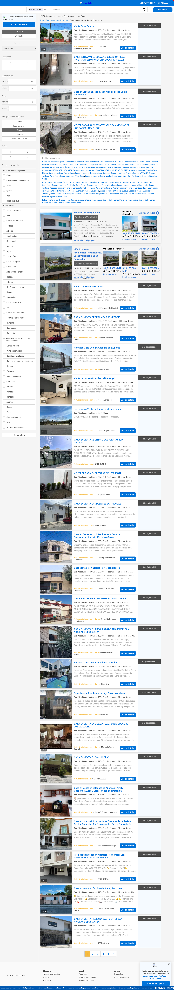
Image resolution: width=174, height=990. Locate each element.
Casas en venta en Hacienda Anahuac (77, 165)
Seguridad (11, 241)
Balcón (9, 292)
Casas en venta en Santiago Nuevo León (136, 188)
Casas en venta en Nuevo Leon (57, 20)
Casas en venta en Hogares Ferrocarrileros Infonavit (63, 162)
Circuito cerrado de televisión (19, 361)
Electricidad (11, 236)
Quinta (9, 190)
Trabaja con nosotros (51, 974)
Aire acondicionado (14, 272)
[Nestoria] (87, 3)
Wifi (8, 307)
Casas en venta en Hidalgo (115, 194)
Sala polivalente (13, 376)
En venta (19, 32)
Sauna (9, 407)
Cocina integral (13, 261)
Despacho (11, 297)
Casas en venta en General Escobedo (101, 185)
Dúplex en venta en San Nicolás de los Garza (137, 200)
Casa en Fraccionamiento (17, 180)
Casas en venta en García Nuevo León (84, 191)
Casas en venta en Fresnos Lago (61, 173)
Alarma (9, 402)
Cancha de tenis (13, 417)
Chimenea (10, 381)
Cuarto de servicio (14, 220)
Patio (8, 412)
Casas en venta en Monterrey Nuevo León (87, 182)
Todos (19, 122)
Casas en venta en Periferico (104, 165)
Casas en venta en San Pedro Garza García (69, 185)
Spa (8, 422)
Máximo (5, 108)
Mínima (5, 81)
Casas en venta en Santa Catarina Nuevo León (76, 188)
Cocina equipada (13, 302)
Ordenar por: (19, 43)
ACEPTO (170, 988)
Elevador (10, 371)
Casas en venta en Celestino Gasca (121, 167)
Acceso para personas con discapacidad (18, 339)
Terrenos (19, 134)
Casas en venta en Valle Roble (72, 176)
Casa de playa (12, 201)
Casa (8, 175)
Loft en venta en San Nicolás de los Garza (58, 200)
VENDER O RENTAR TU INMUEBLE (154, 3)
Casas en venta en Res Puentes (93, 167)
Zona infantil (11, 256)
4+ (28, 68)
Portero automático (15, 427)
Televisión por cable (15, 318)
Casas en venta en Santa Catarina (56, 182)
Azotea (9, 386)
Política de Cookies (86, 981)
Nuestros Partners (121, 977)
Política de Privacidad (87, 977)
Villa (8, 196)
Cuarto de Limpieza (15, 312)
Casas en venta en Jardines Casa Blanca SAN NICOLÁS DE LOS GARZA (101, 170)
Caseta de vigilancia (15, 356)
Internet (9, 282)
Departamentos (19, 126)
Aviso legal (83, 974)
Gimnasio (10, 333)
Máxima (5, 88)
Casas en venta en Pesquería (92, 194)
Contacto (47, 981)
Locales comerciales (19, 139)
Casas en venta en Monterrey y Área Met (121, 182)
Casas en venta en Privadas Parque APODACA (129, 173)
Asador (9, 246)
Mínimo (5, 102)
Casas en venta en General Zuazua (114, 191)
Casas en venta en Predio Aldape (137, 162)
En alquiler (19, 36)
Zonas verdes (12, 346)
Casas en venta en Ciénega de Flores (65, 194)
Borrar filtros (19, 435)
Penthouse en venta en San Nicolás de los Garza (61, 203)
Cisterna (10, 323)
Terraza (9, 226)
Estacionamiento (13, 210)
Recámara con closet (15, 287)
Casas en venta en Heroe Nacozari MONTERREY (104, 162)
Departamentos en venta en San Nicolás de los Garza (97, 200)
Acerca (46, 977)
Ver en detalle (127, 48)
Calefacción (11, 328)
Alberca (9, 231)
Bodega (9, 277)
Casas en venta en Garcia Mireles (98, 176)
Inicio (42, 20)
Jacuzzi (10, 392)
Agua (8, 251)
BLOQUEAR (160, 988)
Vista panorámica (14, 351)
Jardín (9, 215)
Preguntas (118, 974)
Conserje (10, 397)
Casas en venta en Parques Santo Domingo (92, 173)
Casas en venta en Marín (136, 194)
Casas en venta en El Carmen (107, 188)
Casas (19, 130)
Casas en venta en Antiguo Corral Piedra (133, 165)
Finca (8, 185)
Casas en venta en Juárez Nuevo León (132, 185)
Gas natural (11, 266)
